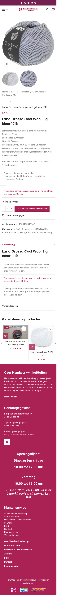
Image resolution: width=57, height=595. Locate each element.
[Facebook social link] (21, 3)
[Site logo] (28, 9)
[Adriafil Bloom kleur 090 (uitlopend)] (15, 332)
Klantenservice (11, 532)
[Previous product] (3, 101)
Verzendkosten (11, 535)
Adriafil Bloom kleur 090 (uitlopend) (15, 343)
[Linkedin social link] (32, 3)
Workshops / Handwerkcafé (17, 519)
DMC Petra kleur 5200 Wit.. (42, 354)
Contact (8, 529)
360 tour (8, 522)
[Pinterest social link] (28, 3)
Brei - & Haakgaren (20, 91)
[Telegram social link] (35, 3)
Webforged (28, 583)
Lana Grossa (38, 91)
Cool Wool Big (9, 95)
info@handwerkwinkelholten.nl (19, 434)
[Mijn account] (47, 9)
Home (5, 91)
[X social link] (25, 3)
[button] (5, 43)
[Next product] (10, 101)
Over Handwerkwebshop (16, 541)
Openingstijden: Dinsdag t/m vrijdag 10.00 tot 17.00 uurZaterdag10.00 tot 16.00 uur (28, 475)
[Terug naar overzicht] (7, 101)
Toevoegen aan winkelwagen (32, 208)
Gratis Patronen (11, 516)
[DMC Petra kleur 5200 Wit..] (41, 337)
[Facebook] (7, 442)
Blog (6, 525)
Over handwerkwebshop (16, 513)
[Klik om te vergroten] (7, 64)
